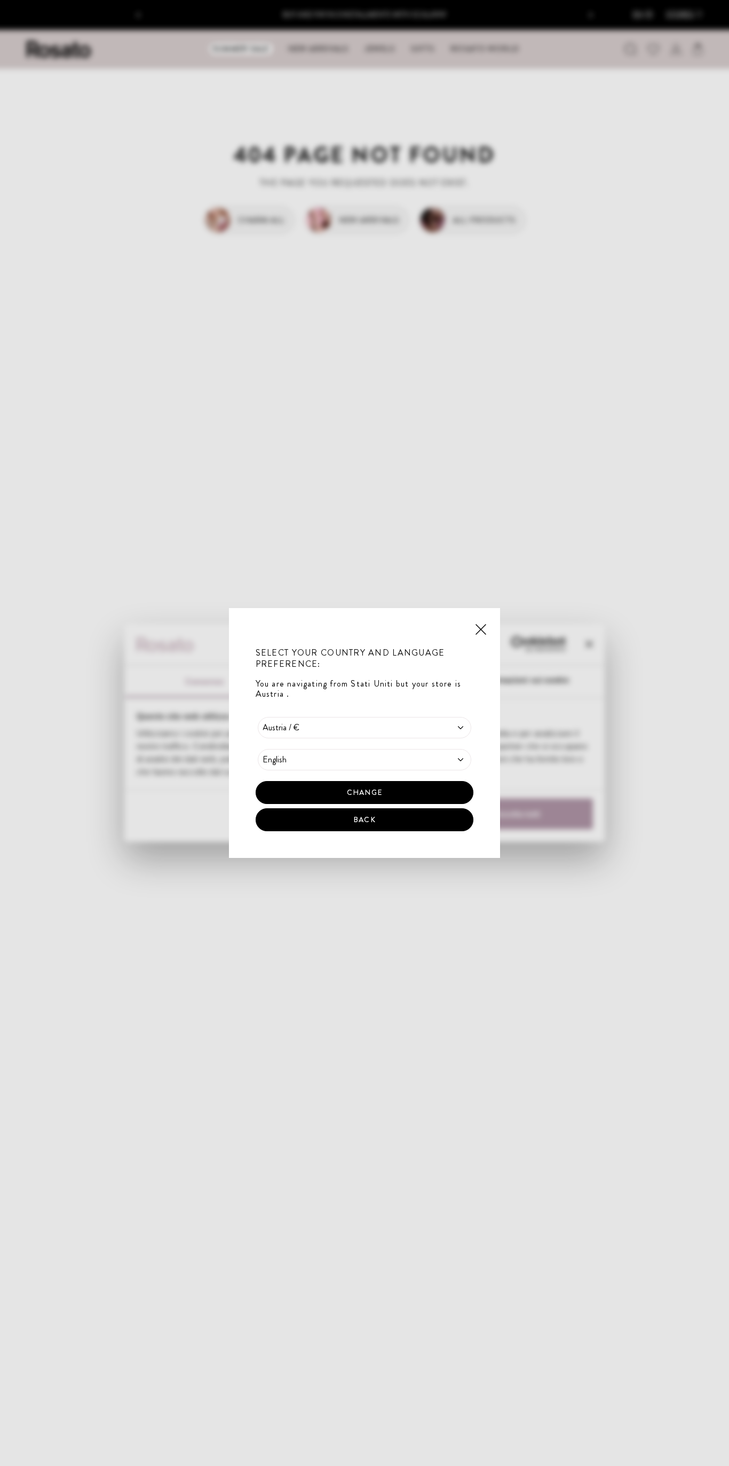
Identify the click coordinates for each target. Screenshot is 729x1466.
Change (364, 792)
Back (364, 819)
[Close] (481, 628)
